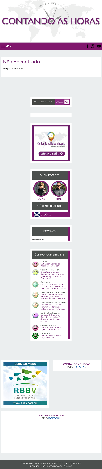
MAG (43, 466)
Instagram (92, 46)
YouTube (99, 46)
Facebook (87, 46)
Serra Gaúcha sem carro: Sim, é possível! (51, 337)
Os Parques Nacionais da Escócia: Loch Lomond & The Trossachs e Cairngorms (53, 286)
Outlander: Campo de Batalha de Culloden (50, 265)
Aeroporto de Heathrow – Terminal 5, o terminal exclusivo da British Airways (52, 297)
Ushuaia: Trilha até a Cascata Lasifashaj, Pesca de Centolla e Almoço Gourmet (52, 318)
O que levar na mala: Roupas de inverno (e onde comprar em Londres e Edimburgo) (52, 275)
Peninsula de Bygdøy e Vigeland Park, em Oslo (50, 328)
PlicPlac (68, 466)
